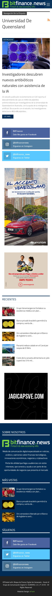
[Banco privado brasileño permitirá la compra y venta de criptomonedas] (8, 324)
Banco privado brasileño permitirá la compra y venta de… (31, 322)
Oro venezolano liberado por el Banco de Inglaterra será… (32, 334)
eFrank (32, 591)
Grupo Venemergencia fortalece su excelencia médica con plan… (31, 309)
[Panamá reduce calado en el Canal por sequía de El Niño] (8, 348)
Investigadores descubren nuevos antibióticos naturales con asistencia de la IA (23, 82)
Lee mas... (8, 116)
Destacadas (8, 39)
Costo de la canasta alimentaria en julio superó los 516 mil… (32, 359)
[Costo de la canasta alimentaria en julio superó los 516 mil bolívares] (8, 361)
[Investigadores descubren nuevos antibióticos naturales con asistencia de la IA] (26, 53)
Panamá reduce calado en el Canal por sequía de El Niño (32, 347)
